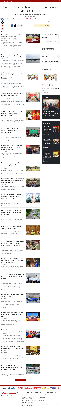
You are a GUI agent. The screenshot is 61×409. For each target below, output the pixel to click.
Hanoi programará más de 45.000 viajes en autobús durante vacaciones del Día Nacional (12, 212)
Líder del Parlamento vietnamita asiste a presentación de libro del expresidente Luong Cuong (12, 37)
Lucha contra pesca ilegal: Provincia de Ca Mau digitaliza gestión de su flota (12, 56)
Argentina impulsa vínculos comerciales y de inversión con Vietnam (50, 113)
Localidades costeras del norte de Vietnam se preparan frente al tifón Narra (51, 42)
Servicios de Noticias (36, 394)
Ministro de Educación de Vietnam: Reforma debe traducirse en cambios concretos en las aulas (12, 113)
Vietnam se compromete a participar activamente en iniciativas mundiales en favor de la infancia (12, 260)
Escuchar (47, 134)
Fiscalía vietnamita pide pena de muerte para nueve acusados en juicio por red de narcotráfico (12, 367)
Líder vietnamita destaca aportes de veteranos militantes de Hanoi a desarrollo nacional (11, 147)
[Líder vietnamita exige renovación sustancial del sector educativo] (33, 230)
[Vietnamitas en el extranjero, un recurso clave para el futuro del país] (33, 333)
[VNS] (6, 388)
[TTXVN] (47, 388)
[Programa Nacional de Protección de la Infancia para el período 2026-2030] (33, 77)
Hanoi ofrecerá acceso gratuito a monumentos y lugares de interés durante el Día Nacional (11, 165)
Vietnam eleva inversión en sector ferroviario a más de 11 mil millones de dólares (12, 348)
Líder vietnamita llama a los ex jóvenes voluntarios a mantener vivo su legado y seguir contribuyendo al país (12, 180)
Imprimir (2, 26)
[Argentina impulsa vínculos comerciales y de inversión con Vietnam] (51, 104)
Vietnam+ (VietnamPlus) (10, 1)
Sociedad (30, 4)
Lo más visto (47, 32)
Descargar (20, 380)
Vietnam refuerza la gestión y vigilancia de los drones (50, 55)
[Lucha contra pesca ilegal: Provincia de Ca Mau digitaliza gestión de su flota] (33, 58)
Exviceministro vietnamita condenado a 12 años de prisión (12, 295)
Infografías (47, 69)
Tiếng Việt (38, 1)
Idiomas (51, 392)
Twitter (2, 22)
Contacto (48, 394)
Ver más (5, 32)
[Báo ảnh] (31, 388)
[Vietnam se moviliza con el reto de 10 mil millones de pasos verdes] (33, 97)
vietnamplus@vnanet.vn (29, 402)
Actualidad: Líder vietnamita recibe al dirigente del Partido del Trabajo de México (47, 129)
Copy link (2, 29)
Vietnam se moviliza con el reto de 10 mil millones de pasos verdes (12, 94)
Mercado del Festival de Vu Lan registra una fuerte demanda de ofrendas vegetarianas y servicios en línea (12, 243)
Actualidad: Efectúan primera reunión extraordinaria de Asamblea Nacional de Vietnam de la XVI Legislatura (47, 155)
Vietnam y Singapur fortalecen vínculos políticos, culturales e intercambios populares (12, 276)
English (42, 1)
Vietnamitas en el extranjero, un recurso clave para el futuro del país (11, 331)
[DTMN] (22, 388)
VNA (55, 392)
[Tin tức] (57, 388)
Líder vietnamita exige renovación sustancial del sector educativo (11, 227)
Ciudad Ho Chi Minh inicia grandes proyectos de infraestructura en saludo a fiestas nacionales (50, 36)
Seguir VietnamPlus (38, 25)
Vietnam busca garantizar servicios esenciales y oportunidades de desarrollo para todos (11, 196)
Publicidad (43, 394)
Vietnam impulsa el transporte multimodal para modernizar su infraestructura (48, 50)
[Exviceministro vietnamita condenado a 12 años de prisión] (33, 298)
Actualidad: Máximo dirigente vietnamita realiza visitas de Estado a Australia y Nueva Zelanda (47, 142)
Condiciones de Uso (38, 392)
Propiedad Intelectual (29, 392)
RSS (44, 392)
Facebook (2, 19)
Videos (46, 97)
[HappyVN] (39, 388)
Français (45, 1)
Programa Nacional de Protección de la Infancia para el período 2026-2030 (12, 75)
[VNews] (52, 388)
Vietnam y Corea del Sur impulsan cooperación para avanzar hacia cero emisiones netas (12, 130)
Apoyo (47, 392)
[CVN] (14, 388)
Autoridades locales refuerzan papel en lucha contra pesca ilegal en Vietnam (50, 62)
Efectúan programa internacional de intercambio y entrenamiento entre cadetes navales (12, 314)
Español (49, 1)
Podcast (47, 123)
